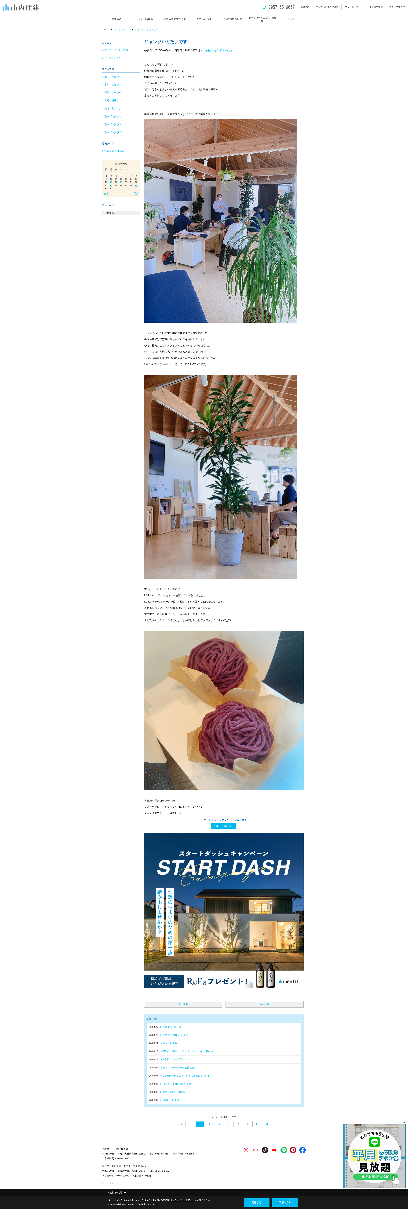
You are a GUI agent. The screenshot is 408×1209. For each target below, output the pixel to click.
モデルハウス (204, 19)
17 (111, 182)
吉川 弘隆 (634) (113, 84)
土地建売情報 (376, 7)
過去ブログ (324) (113, 124)
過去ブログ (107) (113, 132)
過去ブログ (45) (112, 116)
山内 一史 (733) (113, 76)
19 (121, 182)
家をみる (116, 19)
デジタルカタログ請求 (327, 7)
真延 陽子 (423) (113, 100)
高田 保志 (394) (113, 92)
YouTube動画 (146, 19)
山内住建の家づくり (174, 19)
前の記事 (183, 1004)
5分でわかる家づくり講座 (262, 19)
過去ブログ (211, 50)
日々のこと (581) (113, 58)
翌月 (136, 193)
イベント (291, 19)
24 (111, 185)
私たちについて (233, 19)
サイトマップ (111, 1183)
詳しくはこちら (225, 825)
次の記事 (264, 1004)
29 (136, 185)
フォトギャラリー (354, 7)
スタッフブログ (397, 7)
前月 (106, 193)
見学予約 (305, 7)
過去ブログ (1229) (114, 151)
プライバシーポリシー (182, 1200)
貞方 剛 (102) (112, 108)
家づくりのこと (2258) (116, 50)
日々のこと (226, 50)
